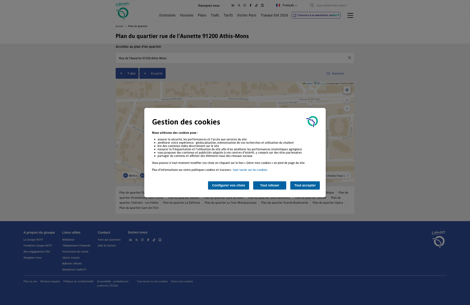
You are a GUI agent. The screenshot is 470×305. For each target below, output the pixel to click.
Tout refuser (269, 185)
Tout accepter (305, 185)
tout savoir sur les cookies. (250, 169)
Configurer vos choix (228, 185)
